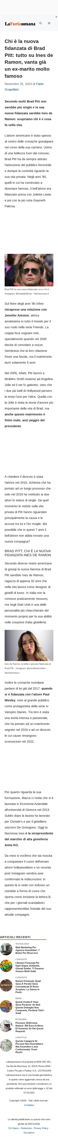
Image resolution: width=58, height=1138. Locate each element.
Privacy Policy (41, 1128)
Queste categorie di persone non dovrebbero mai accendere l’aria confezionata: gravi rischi (29, 1046)
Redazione (26, 1128)
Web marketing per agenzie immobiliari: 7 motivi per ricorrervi (27, 950)
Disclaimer (29, 1132)
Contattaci (29, 1105)
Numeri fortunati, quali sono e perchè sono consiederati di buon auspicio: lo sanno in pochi (28, 986)
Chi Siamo (13, 1128)
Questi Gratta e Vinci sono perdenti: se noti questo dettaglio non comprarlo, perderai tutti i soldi (29, 1007)
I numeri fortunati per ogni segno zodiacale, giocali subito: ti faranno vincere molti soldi (29, 967)
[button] (40, 23)
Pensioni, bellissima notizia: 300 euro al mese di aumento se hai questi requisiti (29, 1027)
